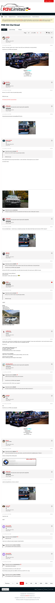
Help (36, 589)
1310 (41, 583)
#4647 (51, 479)
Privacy (45, 589)
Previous (7, 583)
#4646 (51, 448)
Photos (20, 29)
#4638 (51, 114)
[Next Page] (41, 33)
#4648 (51, 514)
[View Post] (17, 151)
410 (31, 583)
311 (26, 583)
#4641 (51, 261)
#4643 (51, 339)
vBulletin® (27, 595)
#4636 (51, 45)
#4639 (51, 148)
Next (51, 583)
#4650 (51, 561)
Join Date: (8, 41)
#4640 (51, 226)
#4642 (51, 290)
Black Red (4, 589)
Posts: (7, 42)
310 (22, 583)
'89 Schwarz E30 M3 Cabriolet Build (9, 99)
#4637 (51, 90)
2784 (46, 583)
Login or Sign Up (48, 1)
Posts (4, 29)
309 (17, 583)
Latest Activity (12, 29)
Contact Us (40, 589)
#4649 (51, 534)
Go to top (51, 589)
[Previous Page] (38, 33)
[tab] (4, 30)
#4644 (51, 372)
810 (36, 583)
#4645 (51, 403)
